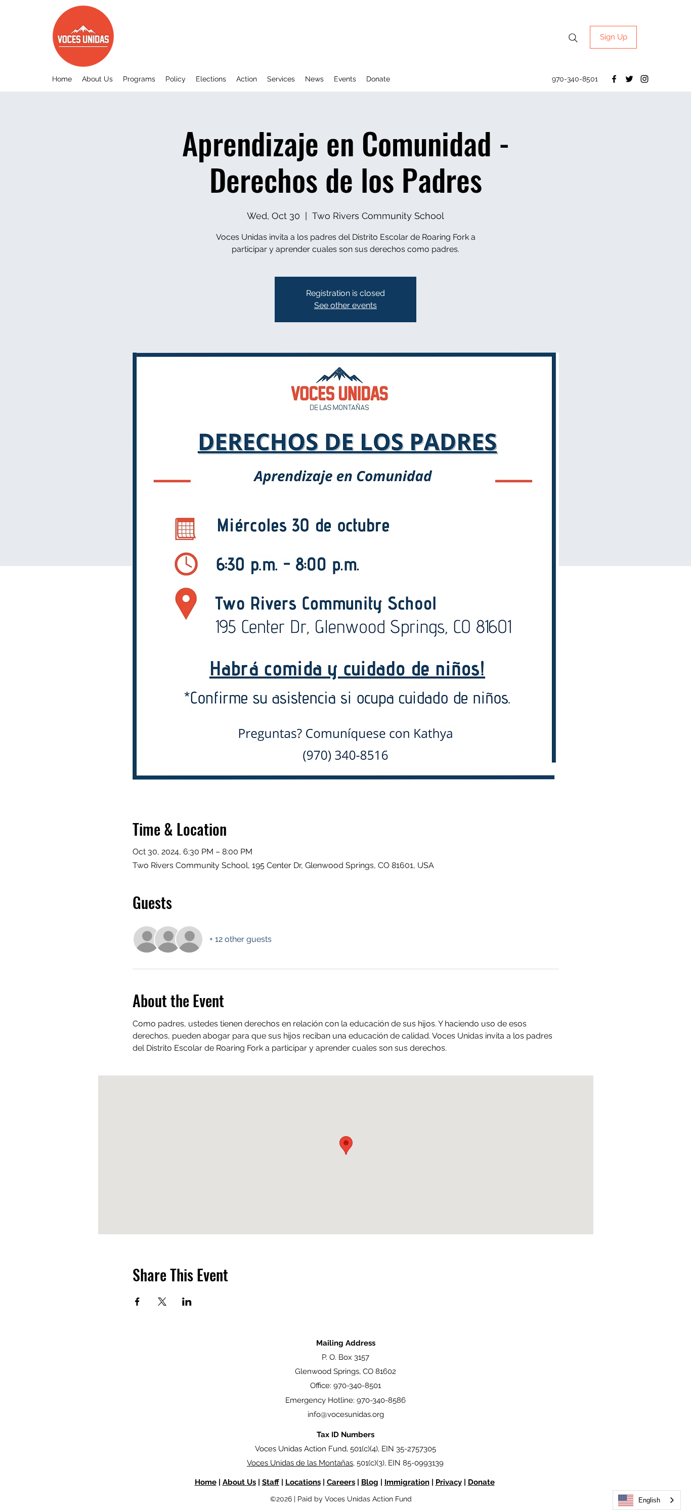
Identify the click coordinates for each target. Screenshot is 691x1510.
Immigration (406, 1482)
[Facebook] (614, 79)
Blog (369, 1482)
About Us (239, 1482)
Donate (481, 1482)
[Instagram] (644, 79)
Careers (341, 1482)
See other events (345, 305)
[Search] (573, 38)
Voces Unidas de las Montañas (300, 1463)
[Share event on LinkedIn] (187, 1302)
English (649, 1500)
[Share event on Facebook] (137, 1302)
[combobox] (647, 1500)
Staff (270, 1482)
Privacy (449, 1482)
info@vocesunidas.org (346, 1414)
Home (206, 1482)
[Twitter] (629, 79)
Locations (303, 1482)
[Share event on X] (162, 1302)
